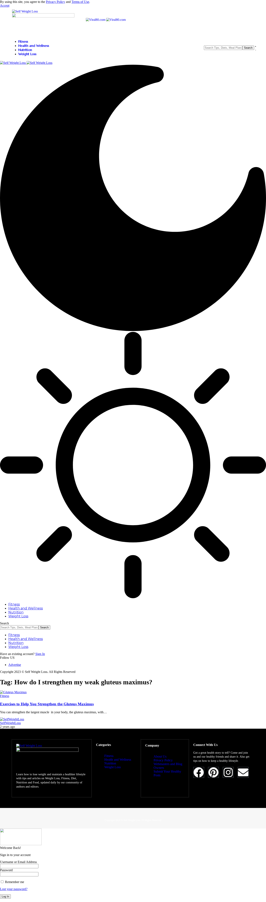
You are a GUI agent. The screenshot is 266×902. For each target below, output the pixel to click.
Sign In (40, 654)
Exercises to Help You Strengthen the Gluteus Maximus (47, 704)
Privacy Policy (55, 2)
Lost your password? (13, 889)
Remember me (14, 882)
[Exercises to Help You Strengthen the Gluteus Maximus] (13, 692)
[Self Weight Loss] (26, 63)
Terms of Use (80, 2)
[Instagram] (228, 772)
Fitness (4, 696)
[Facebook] (198, 772)
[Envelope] (243, 772)
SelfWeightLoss (10, 723)
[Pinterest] (213, 772)
